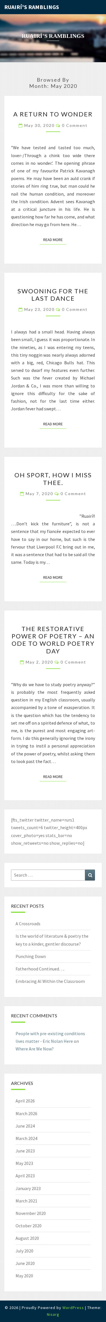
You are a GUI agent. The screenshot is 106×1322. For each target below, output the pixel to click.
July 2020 (24, 1251)
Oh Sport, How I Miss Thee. (53, 478)
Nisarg (53, 1314)
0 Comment (75, 125)
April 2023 (25, 1175)
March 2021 (26, 1201)
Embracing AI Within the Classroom (50, 981)
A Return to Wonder (53, 114)
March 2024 (26, 1138)
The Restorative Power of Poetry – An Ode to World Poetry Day (53, 640)
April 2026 (25, 1101)
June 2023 (25, 1151)
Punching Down (31, 956)
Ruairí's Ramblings (31, 6)
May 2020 (24, 1275)
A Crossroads (28, 923)
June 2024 (25, 1126)
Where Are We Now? (35, 1049)
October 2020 (29, 1225)
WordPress (73, 1307)
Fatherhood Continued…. (40, 969)
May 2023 (24, 1163)
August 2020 (27, 1238)
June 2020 (25, 1263)
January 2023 (28, 1188)
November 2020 (31, 1213)
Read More (54, 239)
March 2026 (26, 1113)
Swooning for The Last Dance (53, 294)
